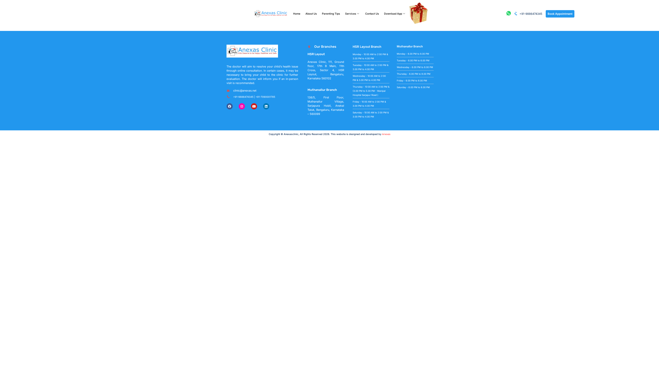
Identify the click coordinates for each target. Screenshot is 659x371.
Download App (393, 13)
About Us (311, 13)
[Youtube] (254, 106)
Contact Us (372, 13)
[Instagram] (242, 106)
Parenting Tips (331, 13)
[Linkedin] (266, 106)
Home (296, 13)
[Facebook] (230, 106)
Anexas (386, 134)
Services (350, 13)
